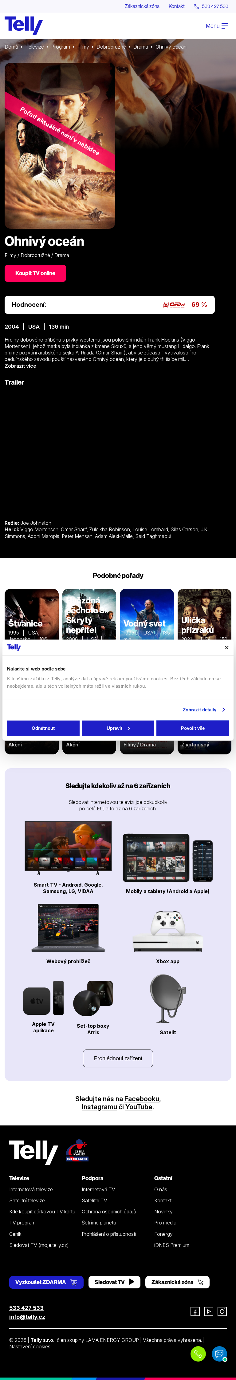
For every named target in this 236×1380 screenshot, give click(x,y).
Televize (35, 47)
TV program (22, 1223)
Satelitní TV (94, 1200)
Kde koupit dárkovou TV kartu (42, 1211)
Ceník (15, 1234)
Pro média (165, 1223)
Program (60, 47)
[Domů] (24, 25)
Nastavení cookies (29, 1346)
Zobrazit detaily (200, 709)
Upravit (114, 727)
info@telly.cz (27, 1317)
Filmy (83, 47)
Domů (11, 47)
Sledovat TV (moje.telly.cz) (39, 1245)
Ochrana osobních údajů (109, 1211)
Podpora (93, 1178)
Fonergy (163, 1234)
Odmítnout (43, 727)
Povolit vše (193, 727)
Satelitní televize (27, 1200)
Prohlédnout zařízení (118, 1058)
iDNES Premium (171, 1245)
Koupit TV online (35, 273)
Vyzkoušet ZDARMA (41, 1282)
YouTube (138, 1107)
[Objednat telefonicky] (198, 1354)
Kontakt (177, 6)
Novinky (163, 1211)
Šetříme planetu (99, 1223)
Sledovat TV (110, 1282)
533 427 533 (26, 1308)
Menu (213, 25)
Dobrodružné (111, 47)
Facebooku (141, 1099)
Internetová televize (31, 1189)
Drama (140, 47)
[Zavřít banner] (227, 647)
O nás (160, 1189)
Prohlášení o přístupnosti (109, 1234)
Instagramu (99, 1107)
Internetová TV (98, 1189)
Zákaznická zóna (142, 6)
